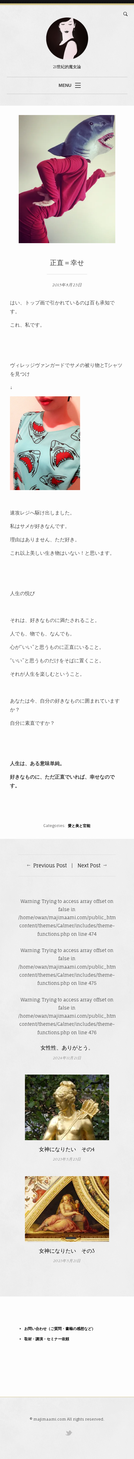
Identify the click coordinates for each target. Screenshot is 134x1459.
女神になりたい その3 (67, 1251)
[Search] (125, 14)
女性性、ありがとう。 (67, 1048)
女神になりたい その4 (67, 1149)
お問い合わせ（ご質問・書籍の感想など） (59, 1328)
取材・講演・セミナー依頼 (46, 1338)
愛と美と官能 (79, 825)
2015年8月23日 (67, 285)
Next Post (89, 865)
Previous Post (50, 865)
